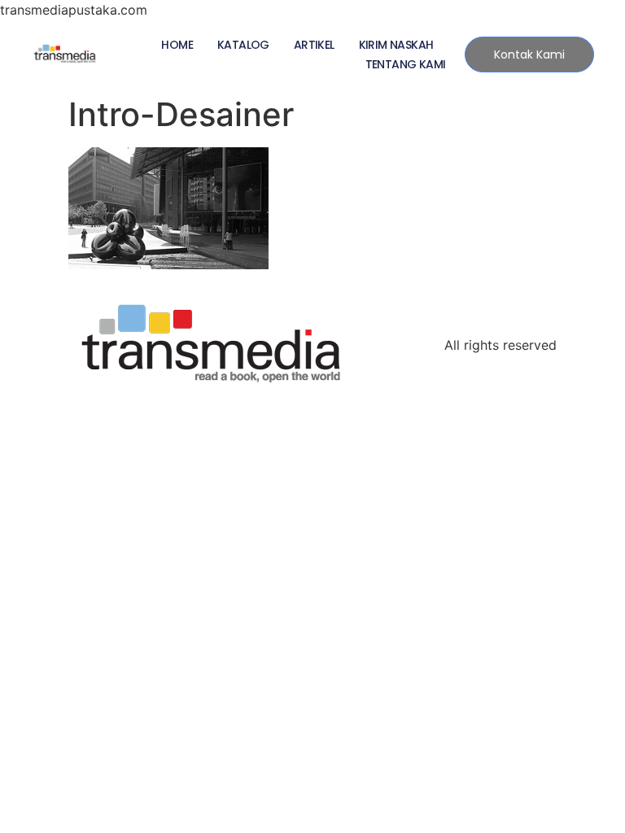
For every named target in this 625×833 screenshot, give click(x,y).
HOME (177, 45)
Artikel (314, 45)
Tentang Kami (405, 64)
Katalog (243, 45)
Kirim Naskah (396, 45)
